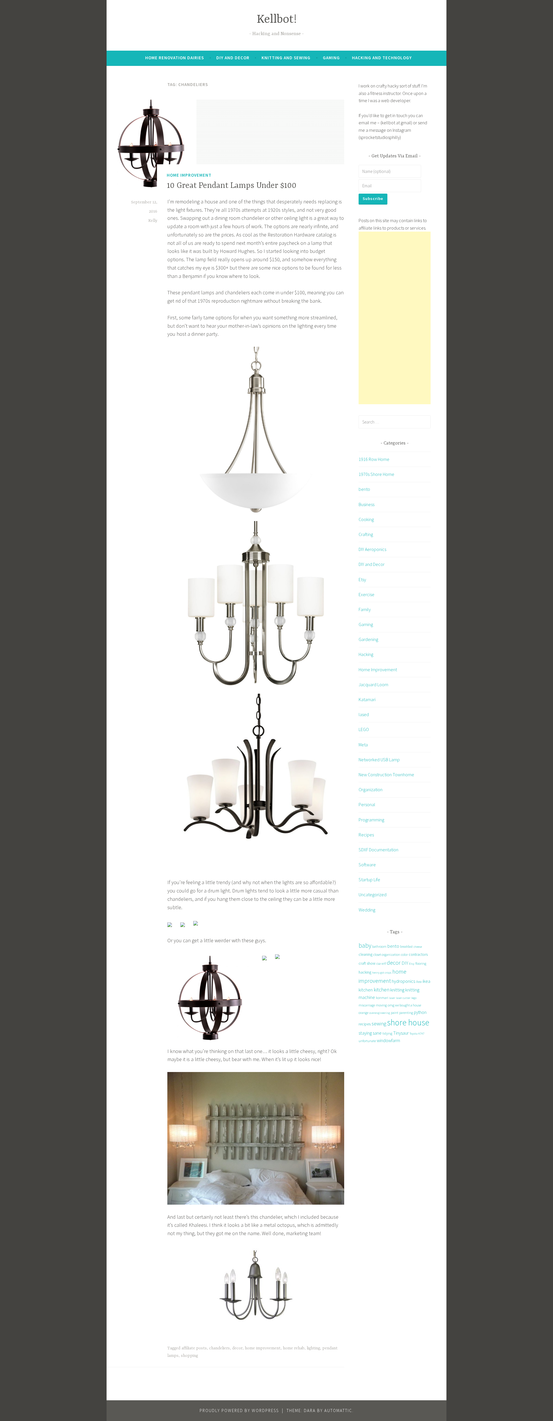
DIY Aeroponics (372, 549)
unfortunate (367, 1041)
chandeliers (219, 1348)
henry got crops (381, 972)
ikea (419, 981)
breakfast (406, 946)
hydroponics (403, 981)
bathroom (379, 946)
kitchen (381, 989)
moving (381, 1005)
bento (364, 489)
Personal (367, 804)
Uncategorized (373, 894)
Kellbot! (277, 19)
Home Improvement (189, 175)
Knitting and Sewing (286, 57)
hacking (365, 972)
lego (413, 998)
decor (237, 1348)
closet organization (386, 954)
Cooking (366, 519)
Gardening (368, 639)
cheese (418, 947)
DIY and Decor (232, 57)
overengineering (379, 1013)
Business (366, 504)
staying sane (370, 1033)
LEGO (364, 729)
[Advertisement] (395, 318)
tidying (387, 1033)
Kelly (152, 220)
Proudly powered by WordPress (239, 1410)
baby (365, 945)
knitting (397, 990)
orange (363, 1012)
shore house (408, 1022)
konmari (382, 997)
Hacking (366, 654)
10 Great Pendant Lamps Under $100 (231, 185)
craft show (367, 963)
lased (364, 714)
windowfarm (388, 1040)
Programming (371, 820)
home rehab (293, 1348)
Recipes (366, 835)
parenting (406, 1012)
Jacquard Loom (373, 684)
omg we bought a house (404, 1005)
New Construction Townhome (386, 774)
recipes (365, 1024)
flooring (420, 963)
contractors (418, 954)
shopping (189, 1355)
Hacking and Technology (382, 57)
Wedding (367, 910)
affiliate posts (194, 1348)
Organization (370, 789)
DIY (405, 963)
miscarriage (367, 1005)
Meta (363, 744)
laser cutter (403, 998)
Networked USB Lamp (379, 759)
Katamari (367, 699)
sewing (379, 1023)
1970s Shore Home (376, 474)
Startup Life (369, 879)
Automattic (338, 1410)
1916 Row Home (374, 459)
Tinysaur (401, 1033)
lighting (313, 1348)
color (404, 954)
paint (394, 1012)
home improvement (263, 1348)
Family (365, 609)
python (420, 1012)
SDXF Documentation (378, 849)
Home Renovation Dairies (174, 57)
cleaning (365, 954)
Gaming (331, 57)
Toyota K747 (417, 1033)
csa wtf (381, 963)
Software (367, 864)
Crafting (366, 534)
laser (392, 998)
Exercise (366, 594)
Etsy (362, 579)
